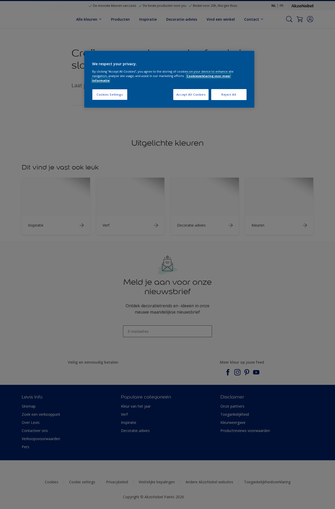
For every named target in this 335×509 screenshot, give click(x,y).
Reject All (228, 94)
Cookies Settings (110, 94)
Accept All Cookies (190, 94)
